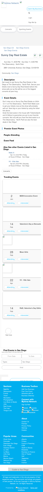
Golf (23, 456)
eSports (24, 439)
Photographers (8, 400)
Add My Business (26, 381)
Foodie (24, 460)
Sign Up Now (26, 404)
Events (5, 393)
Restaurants (7, 391)
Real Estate (7, 406)
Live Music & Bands (10, 402)
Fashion (24, 462)
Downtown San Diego (10, 443)
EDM (23, 445)
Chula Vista (7, 439)
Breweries (25, 450)
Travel (5, 395)
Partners (24, 423)
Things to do (7, 410)
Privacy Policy (26, 426)
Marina (5, 456)
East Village (7, 445)
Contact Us (25, 421)
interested (24, 203)
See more (9, 335)
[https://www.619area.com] (11, 2)
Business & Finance (28, 452)
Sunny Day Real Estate (14, 55)
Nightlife (6, 389)
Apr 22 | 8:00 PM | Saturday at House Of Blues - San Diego (19, 163)
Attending (10, 203)
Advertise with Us (27, 393)
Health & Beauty (27, 448)
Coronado (6, 441)
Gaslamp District (9, 448)
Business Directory (28, 395)
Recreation (7, 398)
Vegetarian (25, 458)
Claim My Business (35, 9)
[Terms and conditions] (22, 488)
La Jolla (6, 450)
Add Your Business (28, 389)
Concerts (8, 29)
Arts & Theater (26, 454)
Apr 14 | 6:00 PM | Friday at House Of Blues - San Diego (19, 155)
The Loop (6, 408)
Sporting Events (25, 29)
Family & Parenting (28, 443)
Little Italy (6, 454)
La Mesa (6, 452)
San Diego (15, 73)
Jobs (5, 404)
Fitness (24, 441)
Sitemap (24, 428)
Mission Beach (8, 458)
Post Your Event (27, 391)
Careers (24, 430)
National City (7, 460)
